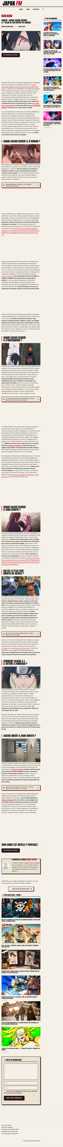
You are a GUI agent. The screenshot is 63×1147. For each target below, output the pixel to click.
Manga (21, 9)
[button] (43, 9)
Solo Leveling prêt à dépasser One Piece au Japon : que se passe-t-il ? (52, 106)
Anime (28, 9)
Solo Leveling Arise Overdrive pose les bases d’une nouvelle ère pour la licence (52, 70)
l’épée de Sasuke (7, 800)
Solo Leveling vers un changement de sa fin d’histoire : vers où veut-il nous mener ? (52, 124)
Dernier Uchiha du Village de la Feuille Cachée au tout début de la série (20, 87)
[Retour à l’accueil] (12, 3)
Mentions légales (7, 1127)
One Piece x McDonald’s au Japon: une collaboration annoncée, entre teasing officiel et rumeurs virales (21, 920)
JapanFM (37, 1141)
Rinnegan (5, 648)
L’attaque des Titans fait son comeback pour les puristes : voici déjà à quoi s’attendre (52, 52)
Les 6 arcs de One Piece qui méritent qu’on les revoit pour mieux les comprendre (51, 34)
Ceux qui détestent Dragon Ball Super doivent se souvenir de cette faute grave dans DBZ (52, 89)
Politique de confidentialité (10, 1129)
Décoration (36, 9)
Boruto (9, 16)
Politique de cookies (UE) (10, 1131)
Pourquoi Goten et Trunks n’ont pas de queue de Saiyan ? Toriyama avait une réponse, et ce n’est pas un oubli (20, 972)
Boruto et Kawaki (17, 769)
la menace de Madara (14, 445)
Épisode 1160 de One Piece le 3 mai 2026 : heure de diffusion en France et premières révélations (19, 997)
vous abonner (10, 1093)
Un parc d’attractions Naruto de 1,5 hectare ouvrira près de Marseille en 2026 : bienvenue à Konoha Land (20, 1023)
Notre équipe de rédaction (10, 1133)
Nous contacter (7, 1125)
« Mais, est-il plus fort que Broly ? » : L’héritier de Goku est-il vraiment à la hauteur (21, 1049)
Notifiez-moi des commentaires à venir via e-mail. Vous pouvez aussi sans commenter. (20, 1092)
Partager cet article (11, 55)
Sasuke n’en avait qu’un (22, 648)
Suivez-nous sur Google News (20, 889)
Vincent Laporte (31, 859)
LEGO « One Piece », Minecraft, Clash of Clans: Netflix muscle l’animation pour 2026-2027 (20, 946)
